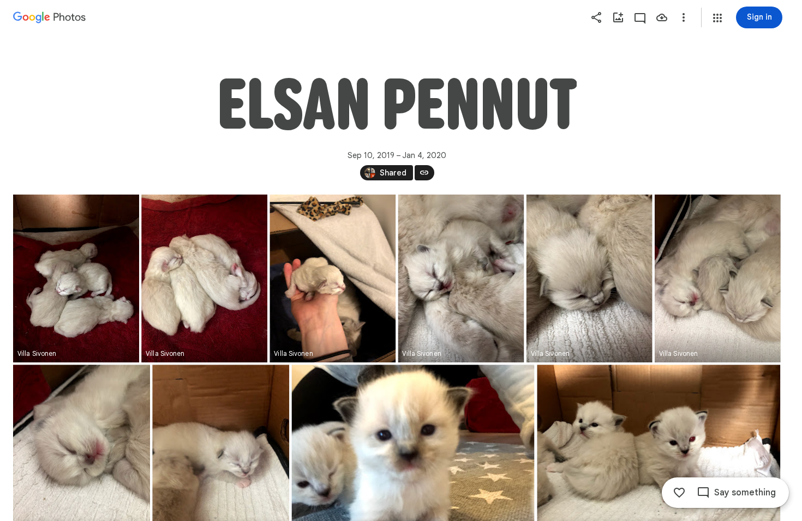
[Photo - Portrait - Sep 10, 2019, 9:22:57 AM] (76, 278)
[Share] (596, 17)
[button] (717, 18)
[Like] (679, 493)
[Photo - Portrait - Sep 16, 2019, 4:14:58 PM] (589, 278)
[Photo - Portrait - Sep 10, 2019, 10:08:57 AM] (204, 278)
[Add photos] (618, 17)
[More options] (684, 17)
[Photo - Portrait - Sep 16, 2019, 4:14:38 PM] (461, 278)
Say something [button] (745, 492)
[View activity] (640, 17)
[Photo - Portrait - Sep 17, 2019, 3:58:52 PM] (718, 278)
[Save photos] (662, 17)
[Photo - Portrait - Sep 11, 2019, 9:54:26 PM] (333, 278)
